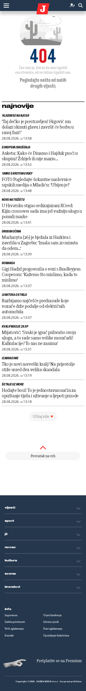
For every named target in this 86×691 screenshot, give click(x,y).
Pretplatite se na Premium (59, 660)
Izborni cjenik (51, 622)
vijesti (10, 507)
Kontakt (9, 635)
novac (10, 547)
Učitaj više (41, 416)
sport (9, 520)
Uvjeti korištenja (52, 615)
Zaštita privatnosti (15, 622)
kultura (11, 560)
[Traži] (80, 5)
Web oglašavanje (14, 628)
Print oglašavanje (52, 628)
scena (10, 573)
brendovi (12, 586)
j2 (6, 534)
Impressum (11, 615)
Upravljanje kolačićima (56, 635)
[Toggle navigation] (6, 5)
